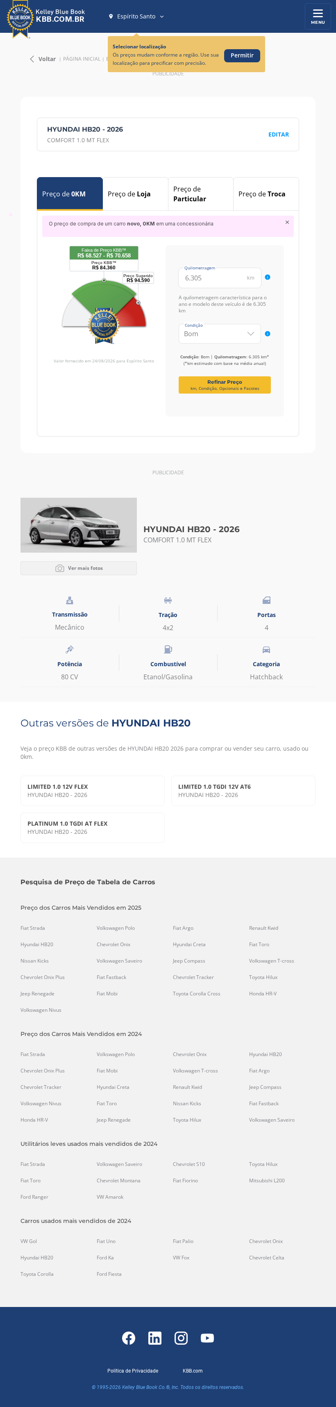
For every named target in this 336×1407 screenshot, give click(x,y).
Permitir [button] (242, 55)
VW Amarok (110, 1197)
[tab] (70, 194)
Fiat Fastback (111, 977)
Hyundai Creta (189, 944)
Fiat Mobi (107, 993)
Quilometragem (199, 268)
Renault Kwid (263, 928)
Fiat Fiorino (185, 1180)
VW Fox (181, 1257)
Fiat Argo (183, 928)
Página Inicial (81, 59)
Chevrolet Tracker (193, 977)
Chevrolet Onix (113, 944)
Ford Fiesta (109, 1274)
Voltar (47, 59)
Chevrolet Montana (119, 1180)
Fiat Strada (32, 928)
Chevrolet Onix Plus (42, 977)
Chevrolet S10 (189, 1164)
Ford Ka (105, 1257)
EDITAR (278, 134)
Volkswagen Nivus (40, 1010)
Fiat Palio (183, 1241)
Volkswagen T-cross (271, 961)
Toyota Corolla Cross (196, 993)
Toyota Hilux (263, 977)
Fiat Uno (106, 1241)
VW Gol (28, 1241)
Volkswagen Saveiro (119, 961)
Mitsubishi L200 (267, 1180)
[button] (136, 16)
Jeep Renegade (37, 993)
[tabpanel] (168, 316)
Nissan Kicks (34, 961)
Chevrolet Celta (266, 1257)
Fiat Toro (259, 944)
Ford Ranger (34, 1197)
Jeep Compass (189, 961)
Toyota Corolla (37, 1274)
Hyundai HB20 (36, 944)
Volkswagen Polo (116, 928)
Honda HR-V (263, 993)
